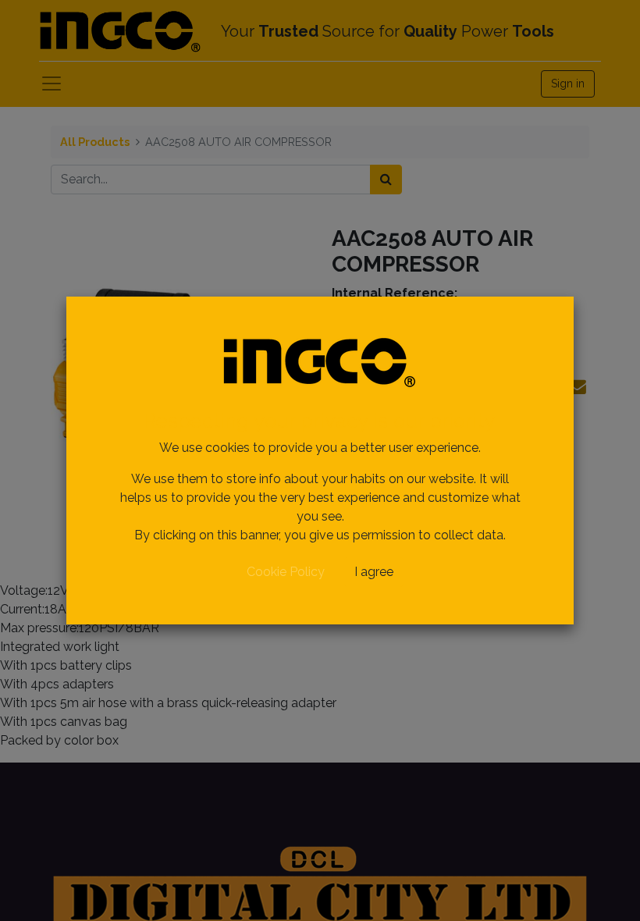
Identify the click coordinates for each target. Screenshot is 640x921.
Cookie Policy (286, 571)
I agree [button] (373, 571)
